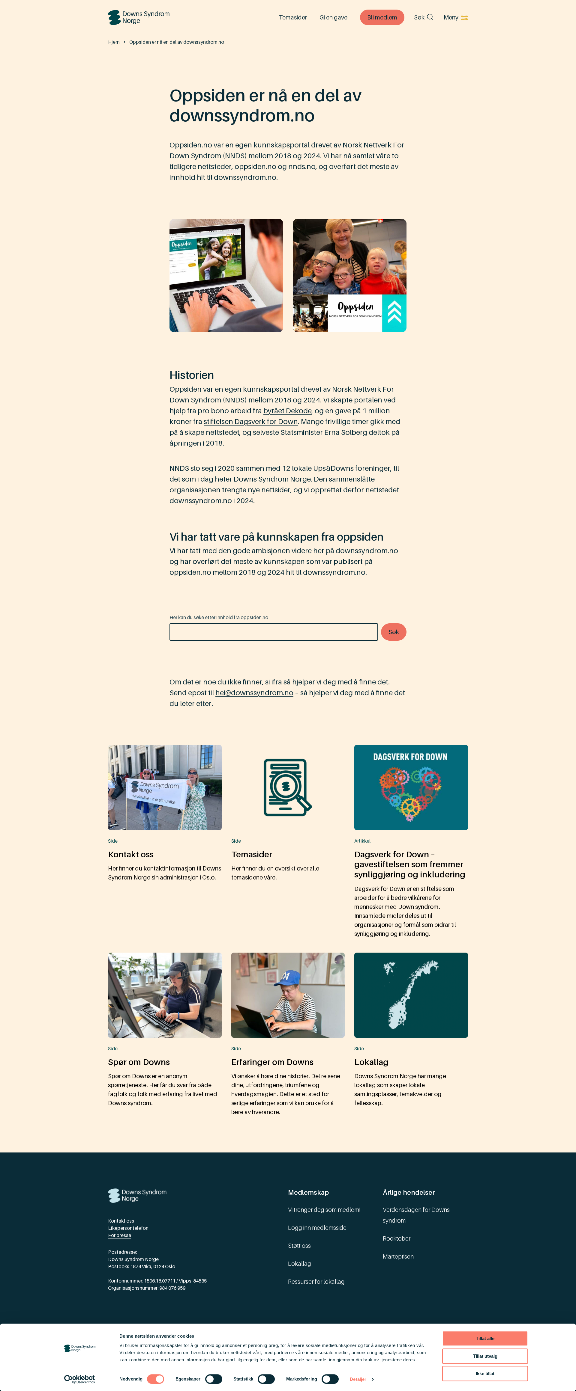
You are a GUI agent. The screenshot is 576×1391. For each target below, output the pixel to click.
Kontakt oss (121, 1221)
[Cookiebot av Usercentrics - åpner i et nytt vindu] (79, 1379)
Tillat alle (485, 1338)
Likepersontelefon (128, 1228)
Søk (419, 17)
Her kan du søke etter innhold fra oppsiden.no (219, 617)
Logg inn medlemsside (317, 1227)
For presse (119, 1235)
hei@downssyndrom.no (254, 692)
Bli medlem (382, 17)
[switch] (213, 1379)
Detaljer (358, 1379)
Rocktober (396, 1238)
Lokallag (299, 1263)
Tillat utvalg (485, 1356)
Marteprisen (398, 1256)
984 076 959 (172, 1288)
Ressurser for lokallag (316, 1281)
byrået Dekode (287, 410)
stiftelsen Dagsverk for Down (251, 421)
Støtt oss (299, 1245)
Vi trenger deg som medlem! (324, 1209)
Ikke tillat (485, 1373)
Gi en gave (333, 17)
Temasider (293, 17)
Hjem (114, 42)
